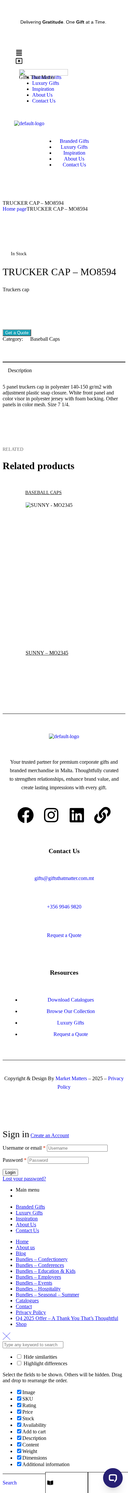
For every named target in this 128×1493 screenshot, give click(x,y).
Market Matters (71, 1078)
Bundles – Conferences (40, 1265)
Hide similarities (39, 1357)
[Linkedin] (77, 815)
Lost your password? (24, 1178)
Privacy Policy (31, 1312)
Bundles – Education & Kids (45, 1271)
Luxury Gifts (29, 1212)
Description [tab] (20, 370)
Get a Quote (17, 332)
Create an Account (50, 1135)
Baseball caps (45, 339)
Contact (24, 1306)
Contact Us (27, 1230)
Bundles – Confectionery (42, 1259)
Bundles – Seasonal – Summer (47, 1294)
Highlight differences (44, 1363)
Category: (13, 339)
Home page (15, 209)
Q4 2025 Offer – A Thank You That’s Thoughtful (67, 1318)
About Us (26, 1224)
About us (25, 1247)
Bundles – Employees (38, 1277)
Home (22, 1241)
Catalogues (27, 1300)
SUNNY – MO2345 (47, 653)
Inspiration (27, 1218)
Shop (21, 1324)
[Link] (102, 815)
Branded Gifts (30, 1207)
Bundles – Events (34, 1283)
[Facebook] (25, 815)
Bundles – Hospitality (38, 1289)
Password (15, 1160)
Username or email (24, 1148)
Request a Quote (64, 935)
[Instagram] (51, 815)
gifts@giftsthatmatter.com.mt (64, 878)
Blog (21, 1253)
